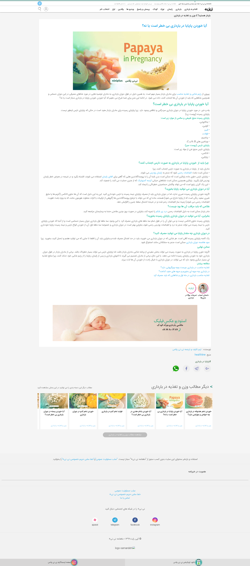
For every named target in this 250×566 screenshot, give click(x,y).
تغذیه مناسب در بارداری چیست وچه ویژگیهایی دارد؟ (185, 268)
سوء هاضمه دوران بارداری (197, 242)
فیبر (206, 130)
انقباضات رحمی (185, 173)
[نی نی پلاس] (209, 9)
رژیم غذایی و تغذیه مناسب (189, 94)
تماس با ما (125, 498)
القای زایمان (107, 177)
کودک (155, 9)
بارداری (178, 9)
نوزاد (162, 9)
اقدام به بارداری (190, 9)
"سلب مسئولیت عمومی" (106, 459)
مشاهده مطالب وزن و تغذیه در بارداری (125, 435)
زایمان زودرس (156, 173)
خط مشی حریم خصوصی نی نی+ (125, 494)
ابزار (113, 9)
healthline (200, 355)
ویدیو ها (130, 9)
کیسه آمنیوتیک (145, 181)
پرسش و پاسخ (143, 9)
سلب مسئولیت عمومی (125, 491)
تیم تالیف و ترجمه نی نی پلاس (187, 349)
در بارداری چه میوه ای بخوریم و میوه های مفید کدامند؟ (184, 271)
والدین (121, 9)
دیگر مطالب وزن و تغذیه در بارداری (180, 387)
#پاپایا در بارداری (203, 362)
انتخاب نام (104, 9)
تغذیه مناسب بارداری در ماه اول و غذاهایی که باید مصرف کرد (181, 275)
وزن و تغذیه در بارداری (203, 425)
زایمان (170, 9)
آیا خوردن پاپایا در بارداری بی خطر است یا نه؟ (174, 26)
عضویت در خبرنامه (197, 472)
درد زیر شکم (161, 212)
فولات (205, 134)
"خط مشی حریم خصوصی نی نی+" (78, 459)
